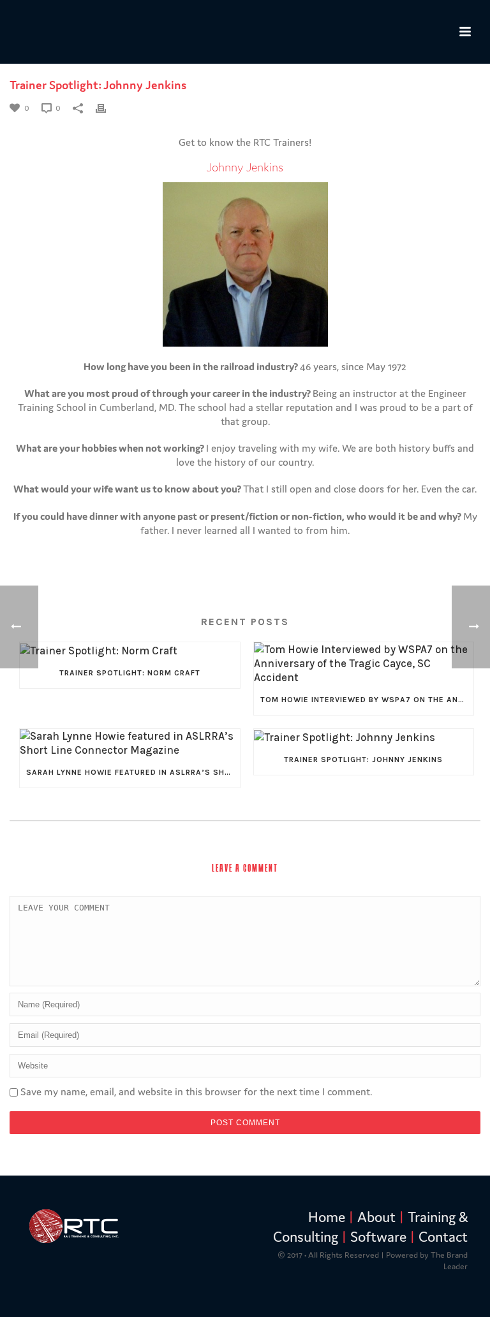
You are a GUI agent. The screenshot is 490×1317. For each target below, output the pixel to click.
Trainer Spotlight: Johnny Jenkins (363, 759)
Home (326, 1217)
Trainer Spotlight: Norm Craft (129, 672)
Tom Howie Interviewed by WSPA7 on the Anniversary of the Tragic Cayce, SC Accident (367, 699)
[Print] (107, 107)
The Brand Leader (449, 1260)
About (376, 1217)
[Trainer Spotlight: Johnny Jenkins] (364, 736)
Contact (443, 1237)
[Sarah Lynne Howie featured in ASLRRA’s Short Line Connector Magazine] (130, 743)
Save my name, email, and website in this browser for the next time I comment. (196, 1091)
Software (378, 1237)
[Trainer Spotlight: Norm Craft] (130, 650)
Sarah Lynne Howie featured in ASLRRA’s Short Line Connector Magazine (133, 772)
